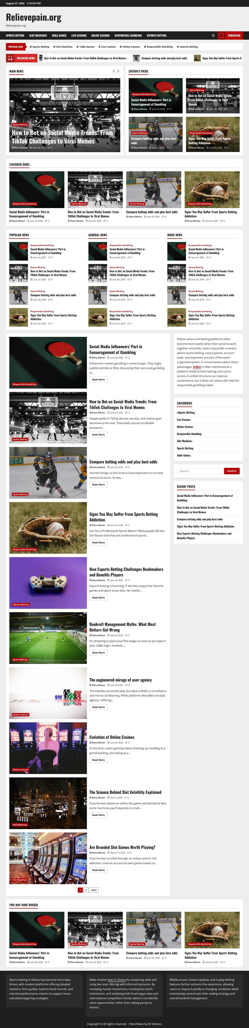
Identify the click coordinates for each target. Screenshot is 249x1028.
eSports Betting (156, 35)
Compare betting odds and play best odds (106, 58)
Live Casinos (78, 35)
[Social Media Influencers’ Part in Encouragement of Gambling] (36, 189)
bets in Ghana (117, 980)
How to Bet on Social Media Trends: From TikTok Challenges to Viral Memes (210, 99)
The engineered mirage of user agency (48, 693)
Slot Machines (38, 35)
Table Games (59, 35)
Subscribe (234, 35)
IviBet (197, 367)
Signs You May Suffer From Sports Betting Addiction (172, 58)
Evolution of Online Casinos (48, 748)
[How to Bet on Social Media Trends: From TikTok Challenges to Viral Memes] (95, 189)
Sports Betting (15, 35)
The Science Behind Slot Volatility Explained (48, 803)
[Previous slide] (113, 71)
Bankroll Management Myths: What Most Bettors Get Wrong (48, 638)
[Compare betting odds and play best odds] (64, 115)
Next (94, 890)
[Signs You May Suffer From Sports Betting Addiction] (212, 189)
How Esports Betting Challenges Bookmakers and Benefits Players (48, 583)
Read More (99, 380)
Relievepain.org (33, 16)
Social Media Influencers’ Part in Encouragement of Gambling (151, 102)
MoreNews (137, 1024)
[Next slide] (118, 71)
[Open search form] (213, 35)
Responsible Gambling (128, 35)
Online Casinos (100, 35)
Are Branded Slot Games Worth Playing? (48, 858)
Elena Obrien (21, 147)
